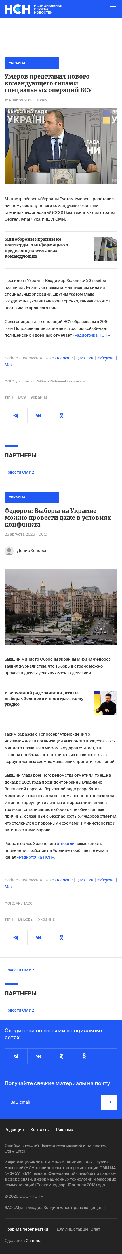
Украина (39, 397)
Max (8, 364)
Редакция (14, 1129)
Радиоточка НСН (91, 335)
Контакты (40, 1129)
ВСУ (22, 397)
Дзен (80, 358)
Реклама (64, 1129)
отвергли (66, 843)
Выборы (25, 919)
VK (91, 358)
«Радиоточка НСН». (36, 857)
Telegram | (107, 358)
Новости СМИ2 (19, 472)
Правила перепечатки (26, 1229)
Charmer (34, 1240)
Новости (64, 358)
